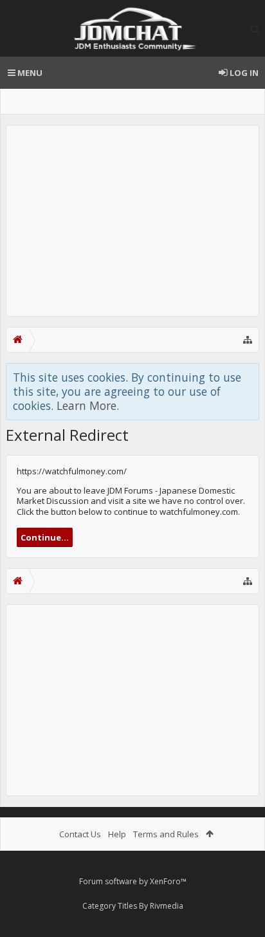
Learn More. (88, 405)
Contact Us (80, 834)
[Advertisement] (132, 221)
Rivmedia (166, 905)
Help (117, 834)
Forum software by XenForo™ (133, 881)
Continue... (45, 537)
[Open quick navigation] (248, 340)
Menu (28, 73)
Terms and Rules (166, 834)
